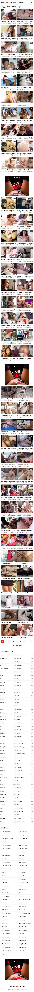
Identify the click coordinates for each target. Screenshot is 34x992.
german (8, 764)
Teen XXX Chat (6, 933)
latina (8, 821)
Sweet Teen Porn (23, 930)
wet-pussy (25, 808)
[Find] (31, 2)
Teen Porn (4, 841)
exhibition (8, 733)
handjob (8, 781)
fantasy (8, 753)
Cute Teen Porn (23, 848)
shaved (25, 750)
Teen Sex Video (6, 947)
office (25, 695)
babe (14, 548)
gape (8, 760)
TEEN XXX (5, 910)
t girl (28, 39)
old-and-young (25, 706)
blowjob (20, 39)
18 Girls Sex (22, 875)
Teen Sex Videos (6, 940)
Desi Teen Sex (22, 862)
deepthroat (8, 712)
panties (25, 716)
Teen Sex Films (6, 855)
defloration (8, 716)
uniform (25, 784)
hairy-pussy (8, 777)
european (8, 729)
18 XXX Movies (6, 835)
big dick (25, 449)
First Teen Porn (6, 831)
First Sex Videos (23, 889)
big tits (29, 23)
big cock (25, 72)
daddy (8, 709)
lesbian (25, 655)
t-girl (25, 760)
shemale (4, 105)
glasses (8, 770)
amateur (10, 39)
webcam (25, 801)
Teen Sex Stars (6, 892)
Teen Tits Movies (6, 944)
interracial (8, 794)
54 (31, 641)
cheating (8, 699)
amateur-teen (8, 658)
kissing (8, 815)
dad (8, 706)
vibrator (25, 791)
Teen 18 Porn (22, 916)
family (8, 743)
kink (8, 811)
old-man (25, 709)
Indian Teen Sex (23, 838)
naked (25, 682)
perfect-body (25, 723)
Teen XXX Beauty (6, 937)
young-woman (25, 821)
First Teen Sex (22, 906)
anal (8, 56)
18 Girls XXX (22, 872)
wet (25, 804)
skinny (31, 138)
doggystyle (9, 23)
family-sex (8, 747)
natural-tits (25, 689)
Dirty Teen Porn (23, 845)
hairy (8, 774)
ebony (8, 723)
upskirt (25, 787)
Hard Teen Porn (23, 947)
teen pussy (22, 920)
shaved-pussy (25, 753)
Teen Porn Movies (6, 865)
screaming (25, 743)
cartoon (8, 692)
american (8, 661)
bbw (8, 675)
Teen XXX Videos (6, 913)
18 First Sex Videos (24, 882)
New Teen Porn (23, 937)
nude (25, 692)
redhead (25, 736)
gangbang (8, 757)
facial (8, 740)
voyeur (25, 798)
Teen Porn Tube (6, 869)
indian (8, 791)
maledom (25, 665)
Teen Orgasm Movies (24, 835)
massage (25, 668)
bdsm (8, 678)
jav (8, 808)
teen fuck (21, 950)
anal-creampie (8, 668)
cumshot (20, 23)
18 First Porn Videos (24, 903)
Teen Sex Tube (6, 930)
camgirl (8, 689)
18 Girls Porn (22, 879)
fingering (31, 548)
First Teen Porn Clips (7, 838)
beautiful (8, 682)
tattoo (25, 767)
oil (25, 699)
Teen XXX (4, 903)
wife (25, 815)
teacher (25, 770)
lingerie (25, 212)
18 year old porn (6, 896)
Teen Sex (4, 852)
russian (25, 740)
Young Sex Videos (6, 906)
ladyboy (9, 105)
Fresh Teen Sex (23, 927)
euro (8, 726)
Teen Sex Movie (6, 848)
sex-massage (25, 747)
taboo (25, 764)
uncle (25, 781)
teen (15, 23)
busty (19, 122)
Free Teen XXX (23, 865)
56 (17, 645)
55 (13, 645)
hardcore (4, 23)
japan (8, 801)
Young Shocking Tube (24, 913)
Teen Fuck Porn (23, 831)
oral (28, 155)
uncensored (25, 777)
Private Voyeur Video (24, 899)
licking (25, 658)
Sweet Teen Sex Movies (25, 923)
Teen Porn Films (6, 886)
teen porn (21, 896)
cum (25, 23)
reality (26, 327)
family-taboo (8, 750)
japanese (8, 804)
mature (25, 675)
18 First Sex (22, 886)
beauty (8, 685)
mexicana (25, 678)
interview (8, 798)
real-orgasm (25, 729)
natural (25, 685)
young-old (25, 818)
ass (9, 72)
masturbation (25, 672)
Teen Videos (8, 2)
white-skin (25, 811)
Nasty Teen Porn (23, 944)
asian (24, 39)
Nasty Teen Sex (23, 940)
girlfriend (8, 767)
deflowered (8, 719)
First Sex (21, 841)
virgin (25, 794)
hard (8, 784)
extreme (8, 736)
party (25, 719)
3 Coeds (21, 869)
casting (8, 695)
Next (20, 645)
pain (25, 712)
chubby (8, 702)
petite (26, 548)
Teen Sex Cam (6, 862)
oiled (25, 702)
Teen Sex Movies (6, 845)
